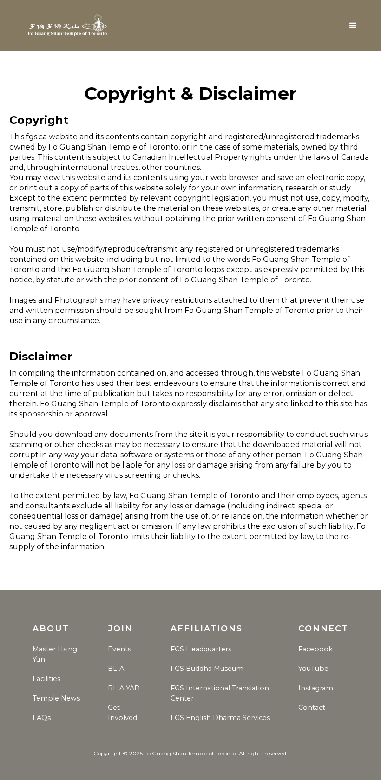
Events (119, 649)
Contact (311, 707)
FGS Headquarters (201, 649)
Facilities (46, 679)
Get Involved (122, 712)
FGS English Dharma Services (220, 718)
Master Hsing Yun (55, 654)
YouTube (313, 668)
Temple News (56, 698)
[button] (353, 25)
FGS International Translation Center (220, 693)
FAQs (42, 718)
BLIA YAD (124, 688)
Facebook (315, 649)
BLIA (116, 668)
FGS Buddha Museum (207, 668)
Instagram (315, 688)
